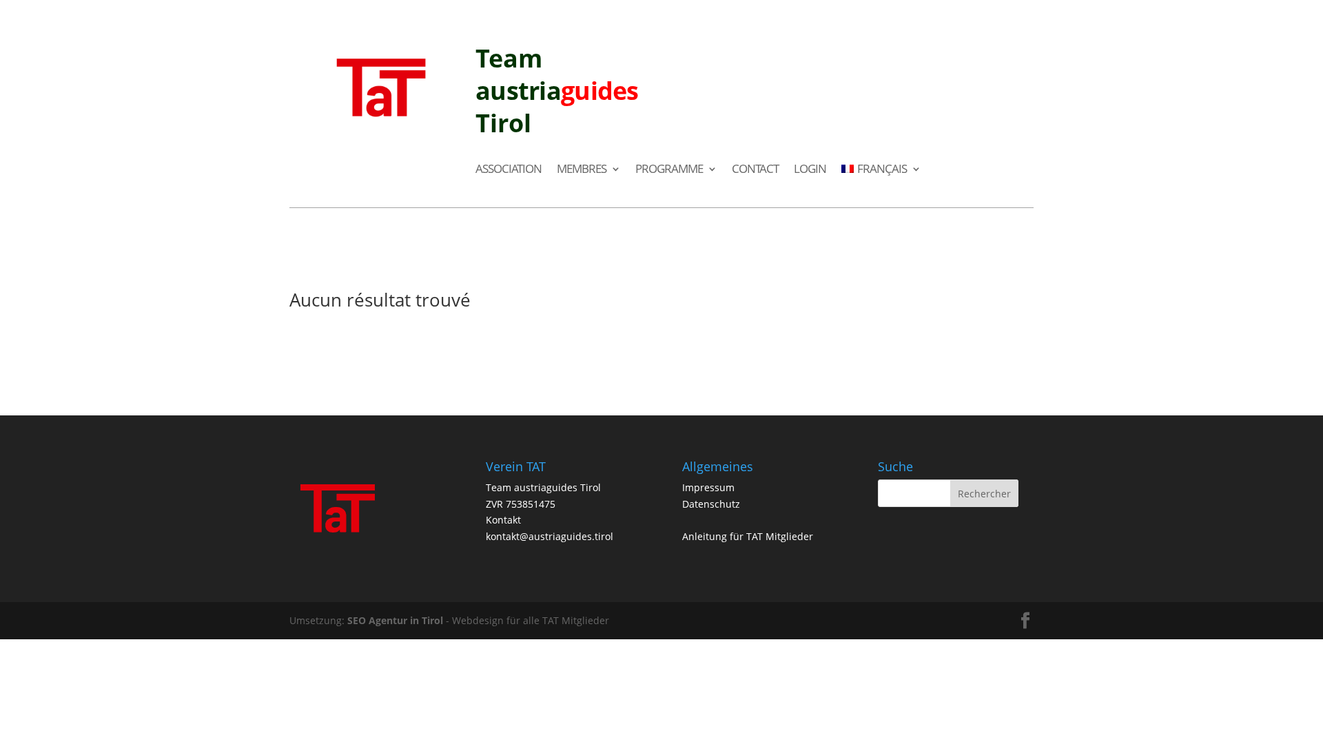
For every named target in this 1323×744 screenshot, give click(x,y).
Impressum (708, 487)
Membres (581, 169)
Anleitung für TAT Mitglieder (747, 536)
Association (508, 169)
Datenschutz (711, 503)
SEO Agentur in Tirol (395, 620)
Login (810, 169)
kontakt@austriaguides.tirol (549, 536)
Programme (669, 169)
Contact (755, 169)
